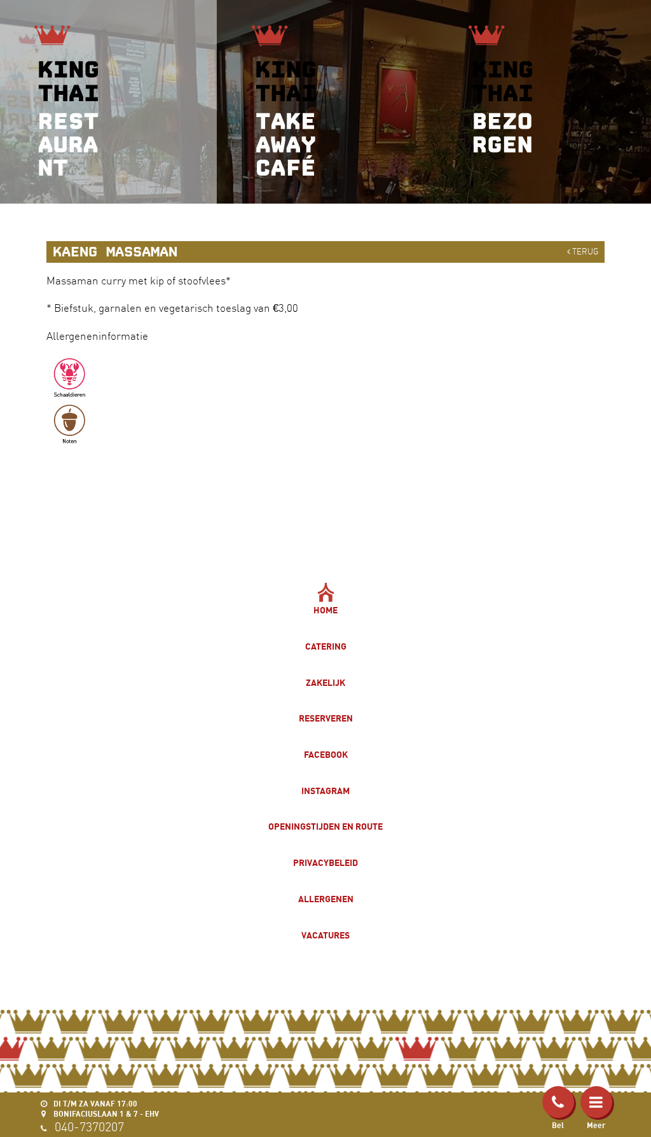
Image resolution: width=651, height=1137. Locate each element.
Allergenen (325, 898)
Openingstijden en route (325, 826)
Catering (325, 646)
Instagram (325, 790)
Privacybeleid (325, 862)
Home (325, 609)
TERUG (584, 251)
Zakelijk (325, 682)
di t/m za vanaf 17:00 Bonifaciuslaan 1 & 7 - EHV (105, 1109)
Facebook (326, 754)
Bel (558, 1125)
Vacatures (325, 935)
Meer (596, 1125)
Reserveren (326, 718)
